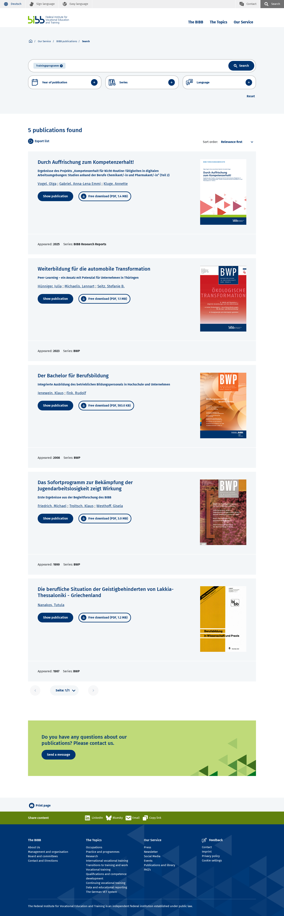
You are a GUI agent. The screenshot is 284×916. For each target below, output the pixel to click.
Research (92, 856)
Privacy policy (211, 856)
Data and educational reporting (106, 887)
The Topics (218, 22)
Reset (251, 96)
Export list (42, 141)
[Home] (48, 20)
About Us (34, 847)
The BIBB (195, 22)
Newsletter (151, 852)
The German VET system (101, 892)
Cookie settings (212, 860)
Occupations (94, 847)
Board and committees (43, 856)
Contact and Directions (43, 860)
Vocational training (98, 869)
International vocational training (107, 860)
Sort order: (210, 142)
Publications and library (159, 865)
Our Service (243, 22)
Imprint (207, 851)
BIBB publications (66, 41)
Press (147, 847)
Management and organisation (48, 852)
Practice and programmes (102, 852)
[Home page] (30, 41)
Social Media (152, 856)
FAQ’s (147, 869)
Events (148, 860)
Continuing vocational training (105, 883)
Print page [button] (43, 805)
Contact (207, 847)
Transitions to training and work (107, 865)
